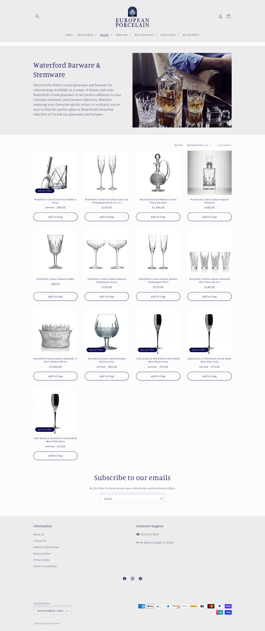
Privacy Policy (41, 559)
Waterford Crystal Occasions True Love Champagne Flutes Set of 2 (106, 201)
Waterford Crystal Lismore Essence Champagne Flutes (158, 280)
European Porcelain (50, 623)
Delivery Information (46, 546)
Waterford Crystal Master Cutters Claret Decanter (158, 201)
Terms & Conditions (45, 566)
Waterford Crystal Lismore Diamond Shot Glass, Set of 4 (209, 280)
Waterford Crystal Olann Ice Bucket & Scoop (55, 201)
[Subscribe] (161, 498)
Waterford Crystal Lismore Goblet (55, 278)
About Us (38, 534)
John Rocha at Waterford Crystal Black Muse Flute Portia (158, 360)
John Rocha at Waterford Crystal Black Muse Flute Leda (209, 360)
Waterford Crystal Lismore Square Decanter (209, 201)
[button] (37, 16)
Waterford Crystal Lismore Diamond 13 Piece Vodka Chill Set (55, 360)
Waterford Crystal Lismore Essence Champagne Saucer (106, 280)
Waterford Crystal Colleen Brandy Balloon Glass (107, 360)
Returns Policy (42, 553)
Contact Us (39, 540)
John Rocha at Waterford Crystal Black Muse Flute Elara (55, 440)
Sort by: (179, 144)
